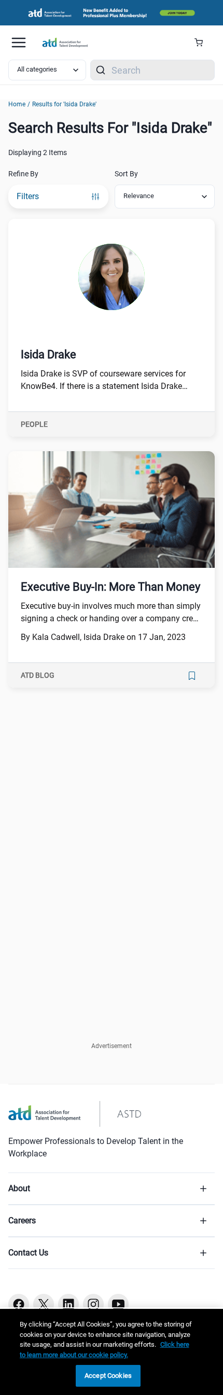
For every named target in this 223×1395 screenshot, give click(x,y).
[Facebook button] (18, 1304)
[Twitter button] (43, 1304)
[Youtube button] (118, 1304)
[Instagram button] (93, 1304)
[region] (111, 1352)
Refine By (23, 174)
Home (16, 104)
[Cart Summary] (202, 42)
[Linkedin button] (68, 1304)
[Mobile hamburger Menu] (18, 42)
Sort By (126, 174)
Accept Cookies (108, 1375)
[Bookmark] (192, 675)
